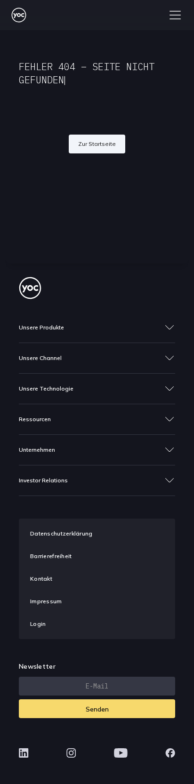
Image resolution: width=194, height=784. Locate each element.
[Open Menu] (175, 15)
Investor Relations (43, 480)
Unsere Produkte (41, 327)
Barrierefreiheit (51, 556)
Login (38, 623)
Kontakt (41, 578)
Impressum (46, 601)
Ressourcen (35, 419)
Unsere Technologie (46, 388)
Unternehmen (37, 449)
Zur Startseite (97, 143)
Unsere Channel (40, 357)
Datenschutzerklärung (61, 533)
